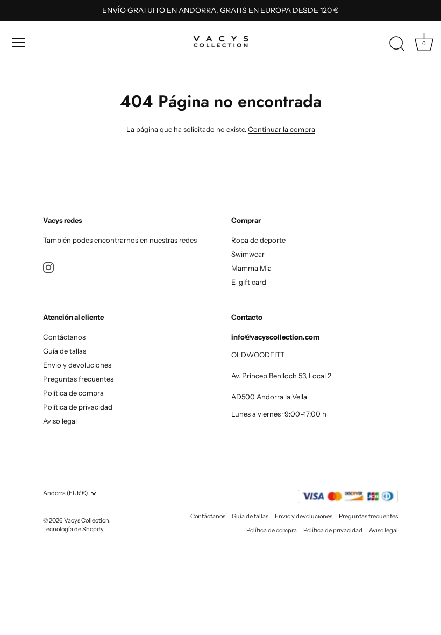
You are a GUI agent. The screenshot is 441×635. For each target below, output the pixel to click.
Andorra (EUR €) (65, 493)
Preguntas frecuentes (78, 379)
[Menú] (19, 42)
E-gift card (248, 282)
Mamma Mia (251, 268)
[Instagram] (48, 267)
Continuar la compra (281, 129)
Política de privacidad (77, 407)
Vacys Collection (86, 520)
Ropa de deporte (258, 240)
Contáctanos (64, 337)
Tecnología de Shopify (73, 529)
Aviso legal (60, 421)
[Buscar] (397, 44)
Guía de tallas (64, 351)
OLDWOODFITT (257, 354)
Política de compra (73, 393)
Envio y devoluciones (77, 365)
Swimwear (248, 254)
